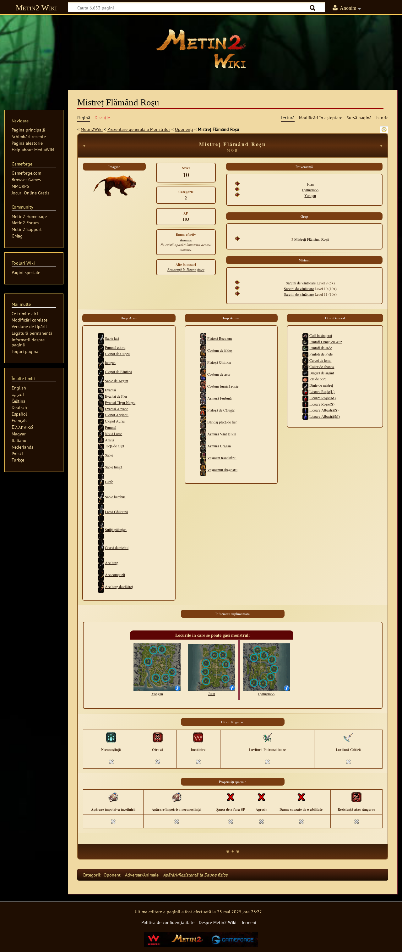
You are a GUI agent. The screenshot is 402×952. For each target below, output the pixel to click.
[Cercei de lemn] (305, 360)
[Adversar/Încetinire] (198, 737)
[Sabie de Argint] (101, 380)
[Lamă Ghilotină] (101, 511)
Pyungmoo (310, 189)
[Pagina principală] (201, 49)
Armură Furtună (219, 397)
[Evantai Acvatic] (101, 408)
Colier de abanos (321, 366)
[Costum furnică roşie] (203, 386)
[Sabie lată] (101, 338)
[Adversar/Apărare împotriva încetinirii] (113, 796)
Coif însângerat (320, 335)
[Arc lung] (101, 562)
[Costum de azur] (203, 374)
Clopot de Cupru (117, 353)
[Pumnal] (101, 427)
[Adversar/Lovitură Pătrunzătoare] (267, 737)
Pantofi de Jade (320, 347)
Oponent (112, 875)
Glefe (109, 481)
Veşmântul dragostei (222, 469)
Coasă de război (116, 547)
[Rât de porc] (305, 378)
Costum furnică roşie (222, 386)
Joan (310, 184)
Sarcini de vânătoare (301, 282)
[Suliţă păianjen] (101, 529)
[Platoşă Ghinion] (203, 362)
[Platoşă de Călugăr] (203, 409)
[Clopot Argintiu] (101, 414)
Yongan (310, 195)
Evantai (110, 389)
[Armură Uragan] (203, 445)
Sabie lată (112, 338)
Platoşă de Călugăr (221, 409)
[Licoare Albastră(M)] (305, 416)
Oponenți (184, 129)
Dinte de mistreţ (321, 385)
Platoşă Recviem (219, 338)
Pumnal (110, 427)
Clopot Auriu (115, 420)
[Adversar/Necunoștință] (111, 737)
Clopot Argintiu (116, 414)
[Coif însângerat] (305, 335)
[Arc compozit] (101, 574)
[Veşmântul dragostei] (203, 469)
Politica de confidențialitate (167, 922)
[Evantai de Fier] (101, 396)
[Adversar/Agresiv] (261, 796)
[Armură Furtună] (203, 397)
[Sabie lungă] (101, 466)
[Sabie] (101, 454)
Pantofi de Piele (321, 353)
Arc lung (111, 562)
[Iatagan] (101, 362)
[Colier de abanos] (305, 366)
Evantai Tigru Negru (120, 402)
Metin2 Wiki (36, 7)
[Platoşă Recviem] (203, 338)
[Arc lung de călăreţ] (101, 586)
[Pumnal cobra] (101, 347)
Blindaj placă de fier (222, 421)
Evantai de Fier (116, 396)
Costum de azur (219, 374)
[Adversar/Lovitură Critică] (348, 737)
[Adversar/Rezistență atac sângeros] (356, 796)
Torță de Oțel (114, 445)
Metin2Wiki (92, 129)
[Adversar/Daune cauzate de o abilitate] (301, 796)
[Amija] (101, 439)
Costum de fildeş (219, 350)
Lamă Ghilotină (116, 511)
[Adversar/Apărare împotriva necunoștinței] (176, 796)
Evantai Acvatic (116, 408)
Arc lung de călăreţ (119, 586)
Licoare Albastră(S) (324, 409)
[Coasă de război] (101, 547)
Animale (186, 240)
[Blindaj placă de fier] (203, 421)
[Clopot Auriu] (101, 420)
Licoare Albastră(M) (324, 416)
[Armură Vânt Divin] (203, 433)
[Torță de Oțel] (101, 445)
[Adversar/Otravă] (158, 737)
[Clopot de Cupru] (101, 353)
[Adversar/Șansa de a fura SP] (230, 796)
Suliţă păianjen (116, 529)
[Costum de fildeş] (203, 350)
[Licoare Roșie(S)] (305, 403)
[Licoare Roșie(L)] (305, 391)
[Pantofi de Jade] (305, 347)
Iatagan (110, 362)
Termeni (248, 922)
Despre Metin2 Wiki (217, 922)
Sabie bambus (115, 496)
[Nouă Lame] (101, 433)
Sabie (109, 454)
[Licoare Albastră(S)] (305, 409)
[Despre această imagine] (177, 687)
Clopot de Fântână (118, 371)
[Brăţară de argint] (305, 372)
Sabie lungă (113, 466)
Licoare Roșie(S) (321, 403)
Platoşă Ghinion (219, 362)
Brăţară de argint (321, 372)
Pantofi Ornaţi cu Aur (325, 341)
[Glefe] (101, 481)
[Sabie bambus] (101, 496)
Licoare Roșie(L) (321, 391)
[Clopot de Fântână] (101, 371)
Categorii (91, 875)
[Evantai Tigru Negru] (101, 402)
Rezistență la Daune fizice (185, 269)
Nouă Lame (113, 433)
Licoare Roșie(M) (322, 397)
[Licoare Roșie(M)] (305, 397)
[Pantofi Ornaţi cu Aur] (305, 341)
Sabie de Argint (116, 380)
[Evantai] (101, 389)
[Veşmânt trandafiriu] (203, 457)
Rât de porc (317, 378)
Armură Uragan (219, 445)
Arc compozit (115, 574)
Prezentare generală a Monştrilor (138, 129)
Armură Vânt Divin (221, 433)
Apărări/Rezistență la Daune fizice (195, 875)
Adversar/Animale (142, 875)
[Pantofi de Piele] (305, 353)
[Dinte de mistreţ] (305, 385)
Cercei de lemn (320, 360)
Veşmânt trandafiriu (221, 457)
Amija (109, 439)
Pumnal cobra (115, 347)
